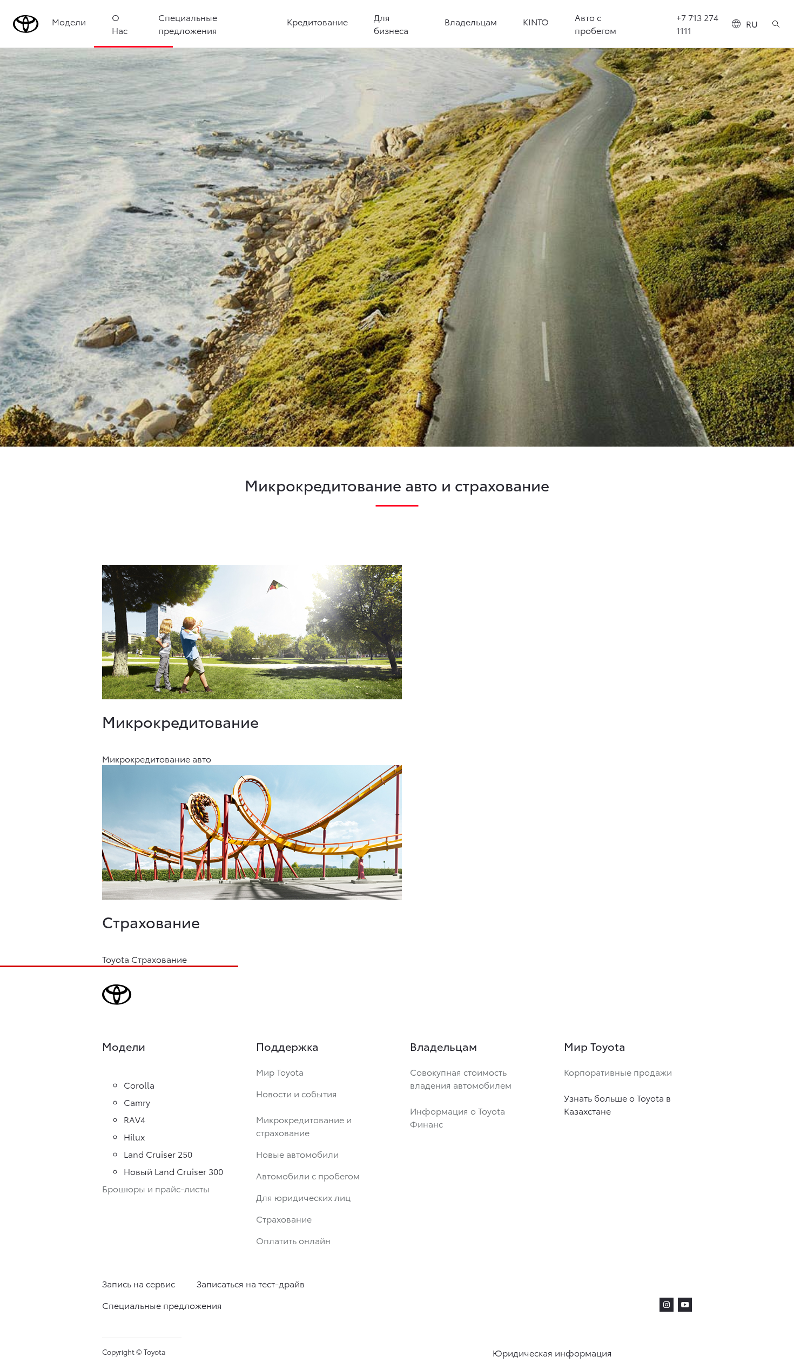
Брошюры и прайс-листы (156, 1188)
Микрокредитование (180, 721)
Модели (69, 21)
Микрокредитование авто (156, 758)
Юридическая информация (552, 1352)
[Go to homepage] (26, 24)
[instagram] (666, 1304)
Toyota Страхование (144, 959)
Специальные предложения (187, 23)
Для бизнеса (391, 23)
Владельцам (471, 21)
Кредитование (317, 21)
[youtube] (684, 1304)
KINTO (536, 21)
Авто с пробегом (595, 23)
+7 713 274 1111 (697, 23)
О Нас (119, 23)
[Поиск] (776, 23)
